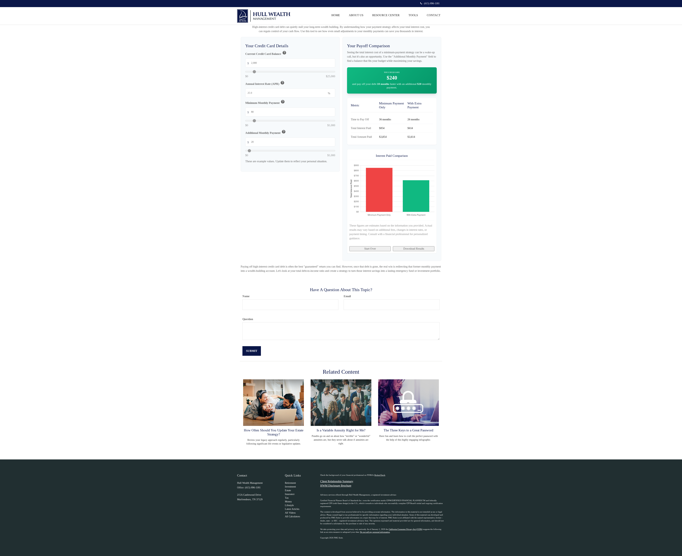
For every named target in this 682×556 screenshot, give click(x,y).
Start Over (370, 248)
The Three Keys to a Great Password (408, 430)
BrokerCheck (379, 475)
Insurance (289, 494)
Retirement (290, 483)
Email (347, 296)
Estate (288, 490)
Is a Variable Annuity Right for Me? (341, 430)
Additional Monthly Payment (265, 132)
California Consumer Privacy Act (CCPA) (406, 529)
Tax (287, 498)
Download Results (413, 248)
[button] (356, 15)
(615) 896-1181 (432, 3)
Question (247, 319)
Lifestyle (289, 505)
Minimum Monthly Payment (265, 102)
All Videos (290, 512)
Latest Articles (292, 509)
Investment (290, 486)
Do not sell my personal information (375, 532)
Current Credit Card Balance (265, 53)
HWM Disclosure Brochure (335, 485)
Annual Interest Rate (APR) (265, 83)
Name (246, 296)
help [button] (284, 53)
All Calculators (292, 516)
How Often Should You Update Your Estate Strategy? (273, 432)
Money (288, 501)
